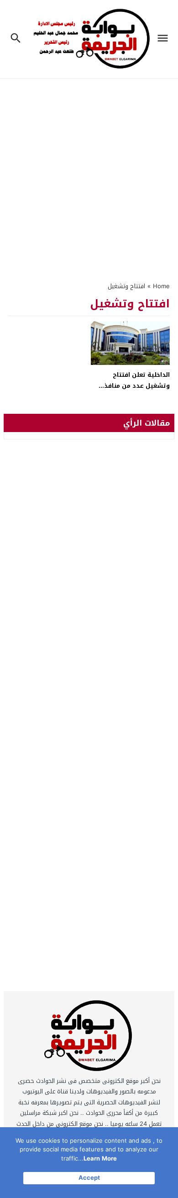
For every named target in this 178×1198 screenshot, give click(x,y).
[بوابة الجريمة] (89, 1038)
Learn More (100, 1158)
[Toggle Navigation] (165, 39)
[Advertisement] (89, 174)
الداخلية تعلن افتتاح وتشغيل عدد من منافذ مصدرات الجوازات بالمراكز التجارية (134, 390)
